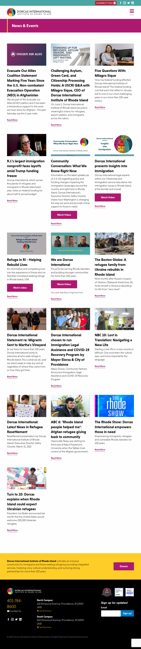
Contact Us (15, 611)
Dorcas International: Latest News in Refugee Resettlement (25, 427)
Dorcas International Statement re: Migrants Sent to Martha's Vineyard (26, 340)
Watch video (20, 287)
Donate (124, 566)
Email (104, 607)
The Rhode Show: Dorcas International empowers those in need (114, 427)
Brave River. (83, 637)
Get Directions (45, 611)
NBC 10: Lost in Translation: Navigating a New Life (113, 340)
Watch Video (64, 214)
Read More (12, 120)
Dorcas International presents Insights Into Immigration (111, 166)
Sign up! (127, 613)
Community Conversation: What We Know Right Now (69, 166)
